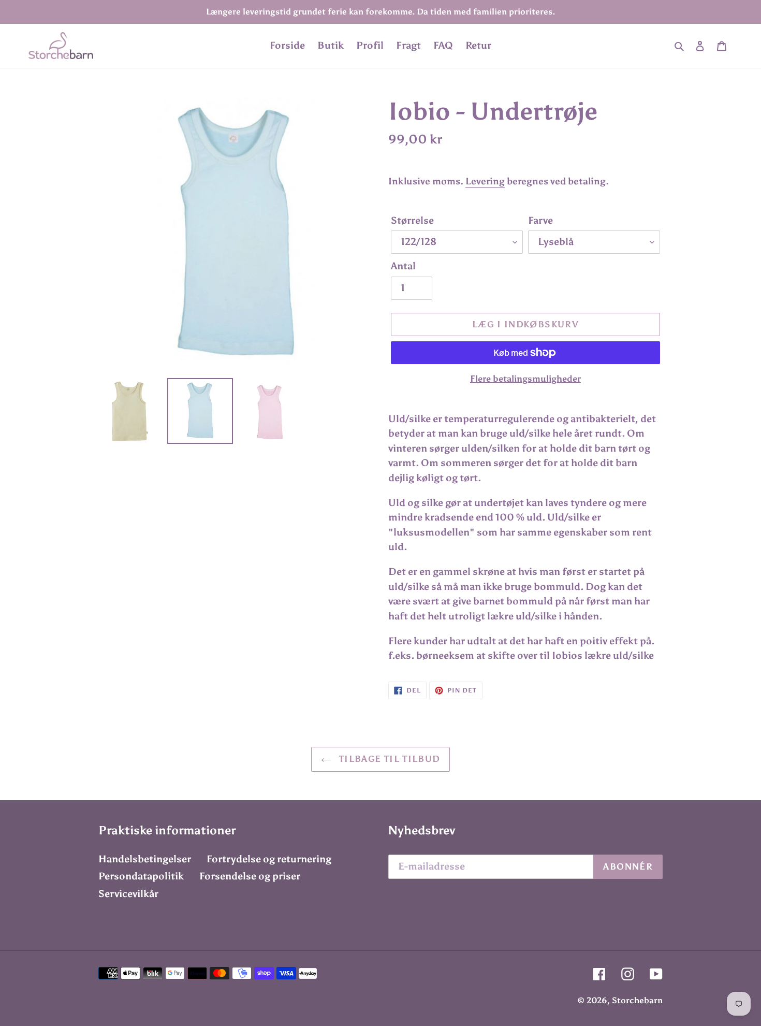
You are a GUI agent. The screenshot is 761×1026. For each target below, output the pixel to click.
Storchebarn (637, 1000)
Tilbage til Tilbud (388, 759)
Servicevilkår (128, 894)
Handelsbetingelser (144, 859)
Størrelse (412, 220)
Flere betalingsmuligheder (525, 378)
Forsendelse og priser (249, 876)
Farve (540, 220)
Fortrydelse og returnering (269, 859)
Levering (485, 181)
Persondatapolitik (141, 876)
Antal (403, 266)
